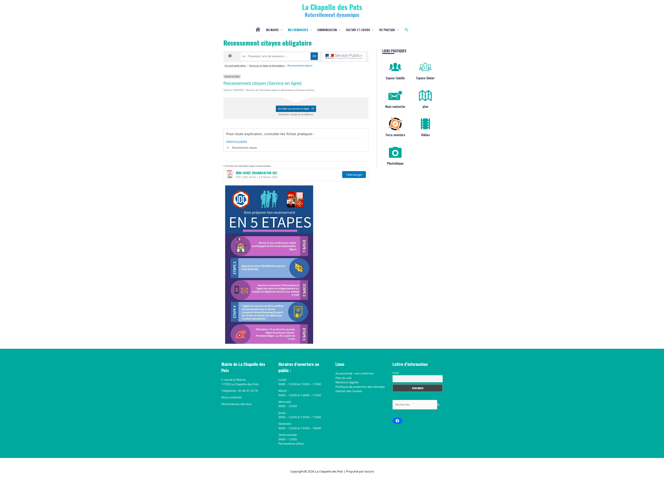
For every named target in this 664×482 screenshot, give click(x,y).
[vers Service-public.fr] (344, 56)
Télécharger (354, 175)
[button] (406, 30)
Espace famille (395, 78)
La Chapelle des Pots (332, 7)
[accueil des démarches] (230, 55)
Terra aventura (395, 135)
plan (425, 106)
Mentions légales (347, 382)
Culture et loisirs (358, 30)
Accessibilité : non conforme (354, 373)
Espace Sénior (425, 78)
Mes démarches (298, 30)
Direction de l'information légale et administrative (248, 166)
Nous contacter (395, 106)
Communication (327, 30)
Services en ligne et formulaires (267, 65)
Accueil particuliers (236, 65)
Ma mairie (272, 30)
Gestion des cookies (348, 391)
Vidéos (425, 135)
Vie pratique (387, 30)
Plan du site (343, 378)
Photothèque (395, 163)
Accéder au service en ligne (294, 108)
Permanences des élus (236, 404)
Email (396, 373)
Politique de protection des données (360, 387)
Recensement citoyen (300, 65)
